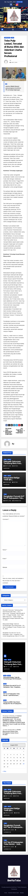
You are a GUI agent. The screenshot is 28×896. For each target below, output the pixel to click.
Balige (9, 459)
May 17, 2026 (9, 666)
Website (5, 567)
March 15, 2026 (9, 829)
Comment (6, 519)
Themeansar (14, 889)
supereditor (17, 500)
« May (4, 771)
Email (5, 558)
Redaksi (22, 892)
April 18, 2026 (9, 812)
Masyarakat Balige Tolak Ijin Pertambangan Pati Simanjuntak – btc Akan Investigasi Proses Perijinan (13, 625)
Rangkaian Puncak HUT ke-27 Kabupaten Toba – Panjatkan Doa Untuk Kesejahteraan (12, 634)
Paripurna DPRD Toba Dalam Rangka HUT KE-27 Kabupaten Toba (12, 703)
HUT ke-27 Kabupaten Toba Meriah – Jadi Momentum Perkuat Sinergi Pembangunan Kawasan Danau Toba (12, 696)
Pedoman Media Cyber (13, 892)
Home (5, 892)
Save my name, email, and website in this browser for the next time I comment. (13, 581)
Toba (12, 37)
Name (5, 550)
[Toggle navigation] (13, 30)
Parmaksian (7, 37)
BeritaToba (14, 24)
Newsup (23, 887)
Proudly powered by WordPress (9, 887)
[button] (23, 29)
